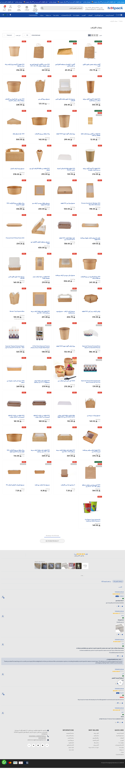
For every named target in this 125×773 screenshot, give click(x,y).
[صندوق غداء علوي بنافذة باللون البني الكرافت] (65, 86)
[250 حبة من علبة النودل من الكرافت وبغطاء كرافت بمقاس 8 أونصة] (14, 86)
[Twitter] (29, 745)
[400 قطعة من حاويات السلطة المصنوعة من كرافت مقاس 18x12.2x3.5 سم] (14, 402)
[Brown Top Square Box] (14, 298)
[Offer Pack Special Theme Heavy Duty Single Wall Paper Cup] (39, 333)
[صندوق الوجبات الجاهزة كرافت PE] (14, 472)
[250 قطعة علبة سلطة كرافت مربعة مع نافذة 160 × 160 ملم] (39, 298)
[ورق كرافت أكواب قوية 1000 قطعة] (65, 121)
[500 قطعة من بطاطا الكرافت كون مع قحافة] (39, 155)
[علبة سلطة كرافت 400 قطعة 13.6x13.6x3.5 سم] (65, 225)
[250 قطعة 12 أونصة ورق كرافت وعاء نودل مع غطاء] (14, 51)
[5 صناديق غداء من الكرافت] (65, 472)
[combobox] (63, 8)
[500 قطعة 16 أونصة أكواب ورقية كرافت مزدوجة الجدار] (90, 86)
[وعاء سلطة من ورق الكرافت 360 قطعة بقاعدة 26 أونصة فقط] (14, 437)
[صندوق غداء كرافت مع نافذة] (39, 472)
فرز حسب (18, 35)
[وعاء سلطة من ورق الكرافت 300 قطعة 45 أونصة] (14, 190)
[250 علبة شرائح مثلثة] (14, 121)
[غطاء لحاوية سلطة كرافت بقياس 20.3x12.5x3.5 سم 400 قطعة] (65, 402)
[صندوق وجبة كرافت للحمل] (14, 155)
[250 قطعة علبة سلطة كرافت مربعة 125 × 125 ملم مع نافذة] (39, 437)
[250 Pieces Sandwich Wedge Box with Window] (90, 190)
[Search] (61, 8)
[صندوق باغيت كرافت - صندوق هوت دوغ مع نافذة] (65, 298)
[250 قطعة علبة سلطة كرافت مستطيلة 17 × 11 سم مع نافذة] (39, 368)
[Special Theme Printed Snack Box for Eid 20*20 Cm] (90, 368)
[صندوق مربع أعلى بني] (39, 86)
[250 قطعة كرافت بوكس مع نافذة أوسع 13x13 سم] (90, 437)
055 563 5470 (42, 738)
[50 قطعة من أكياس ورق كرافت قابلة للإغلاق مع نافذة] (90, 121)
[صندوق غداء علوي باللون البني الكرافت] (14, 263)
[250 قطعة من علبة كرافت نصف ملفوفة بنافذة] (39, 263)
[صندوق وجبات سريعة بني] (90, 402)
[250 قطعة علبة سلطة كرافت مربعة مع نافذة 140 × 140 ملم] (65, 437)
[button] (79, 8)
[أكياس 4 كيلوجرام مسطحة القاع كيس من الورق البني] (65, 51)
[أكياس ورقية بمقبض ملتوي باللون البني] (90, 51)
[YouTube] (33, 745)
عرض (100, 35)
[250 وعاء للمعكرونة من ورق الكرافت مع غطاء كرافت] (90, 263)
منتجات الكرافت (113, 21)
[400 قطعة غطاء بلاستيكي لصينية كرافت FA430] (65, 155)
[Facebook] (47, 745)
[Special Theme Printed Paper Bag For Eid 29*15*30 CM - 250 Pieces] (14, 333)
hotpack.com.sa (119, 591)
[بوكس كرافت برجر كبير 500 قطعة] (90, 298)
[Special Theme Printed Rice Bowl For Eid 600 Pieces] (90, 333)
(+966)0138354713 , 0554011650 (37, 736)
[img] (81, 554)
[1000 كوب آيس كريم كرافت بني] (65, 368)
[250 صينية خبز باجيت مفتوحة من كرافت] (14, 368)
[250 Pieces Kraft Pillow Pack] (14, 225)
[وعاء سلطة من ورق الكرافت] (39, 121)
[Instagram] (42, 745)
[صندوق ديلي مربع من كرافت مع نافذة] (65, 263)
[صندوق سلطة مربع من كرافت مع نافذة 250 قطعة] (39, 190)
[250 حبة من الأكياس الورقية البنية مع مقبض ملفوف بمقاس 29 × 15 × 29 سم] (39, 51)
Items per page (36, 35)
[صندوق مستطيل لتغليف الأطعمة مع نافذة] (39, 227)
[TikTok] (38, 745)
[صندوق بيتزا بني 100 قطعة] (65, 190)
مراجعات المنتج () (106, 581)
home (120, 21)
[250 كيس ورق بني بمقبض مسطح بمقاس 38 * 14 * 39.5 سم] (90, 472)
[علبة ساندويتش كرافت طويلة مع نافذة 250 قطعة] (90, 225)
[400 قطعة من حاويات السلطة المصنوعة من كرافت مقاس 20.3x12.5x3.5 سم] (39, 402)
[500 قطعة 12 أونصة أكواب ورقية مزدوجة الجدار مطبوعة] (90, 155)
